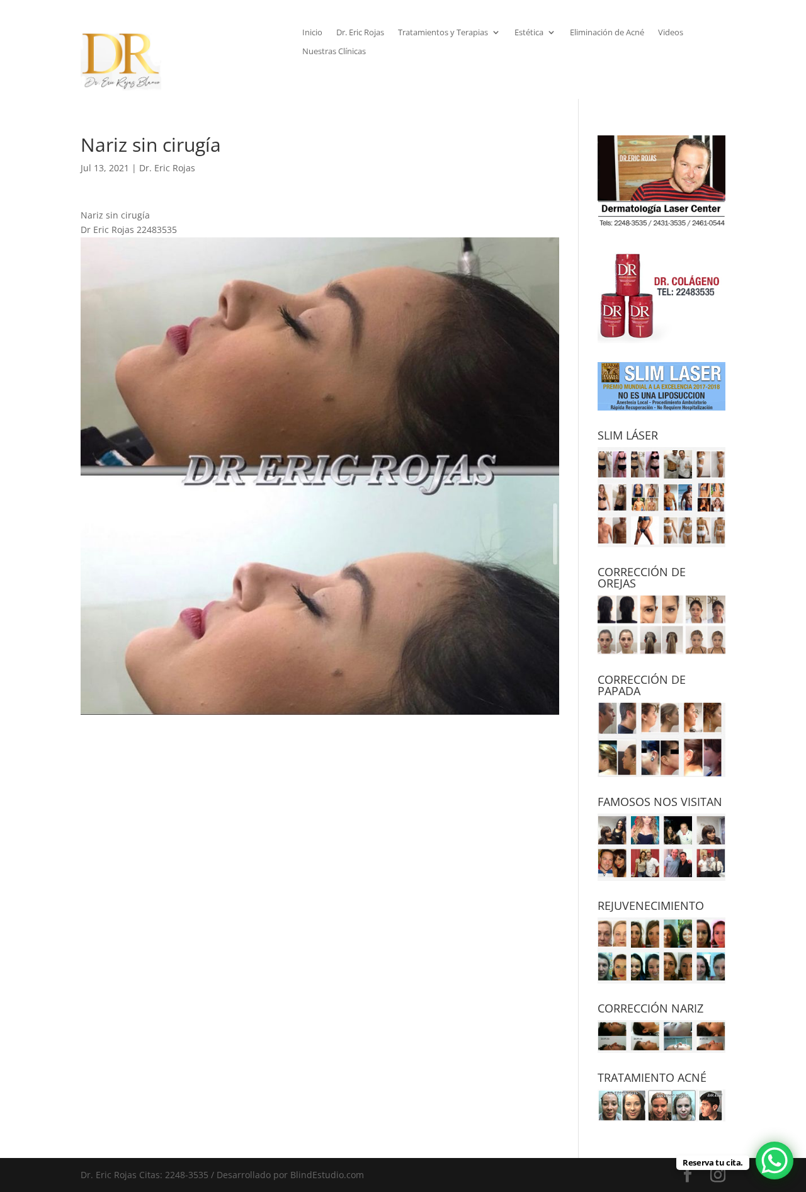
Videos (670, 33)
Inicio (312, 33)
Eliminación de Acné (607, 33)
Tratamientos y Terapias (443, 33)
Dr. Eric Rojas (360, 33)
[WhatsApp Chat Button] (774, 1160)
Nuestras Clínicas (334, 52)
